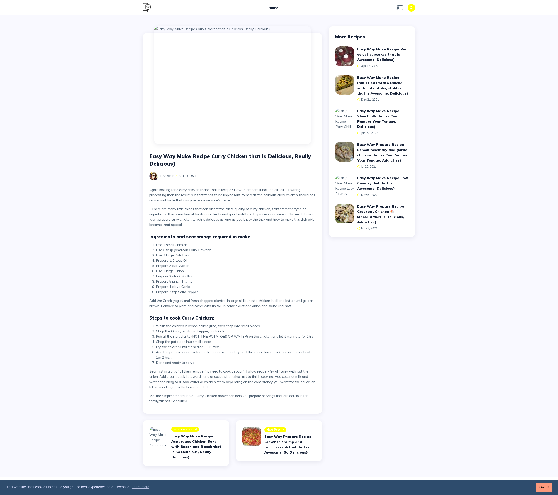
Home (273, 7)
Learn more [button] (140, 487)
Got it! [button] (544, 487)
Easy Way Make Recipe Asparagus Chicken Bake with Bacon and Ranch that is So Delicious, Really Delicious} (196, 446)
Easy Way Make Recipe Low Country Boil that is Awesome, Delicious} (382, 183)
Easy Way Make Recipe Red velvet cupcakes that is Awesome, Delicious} (382, 54)
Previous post (187, 429)
